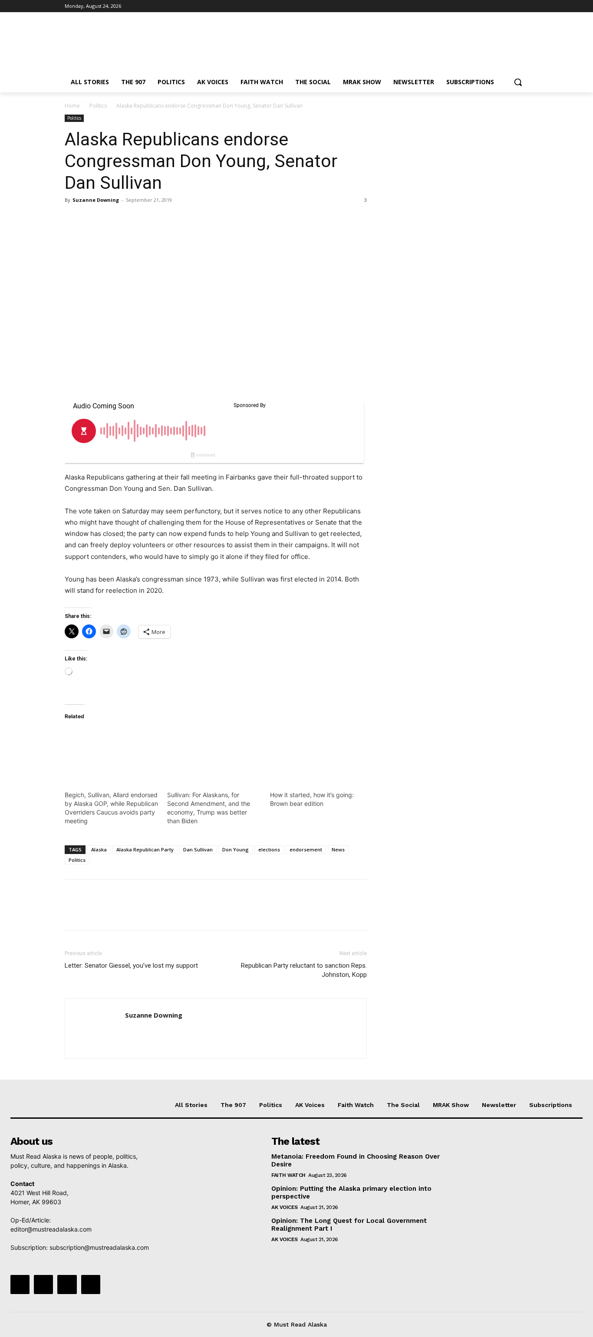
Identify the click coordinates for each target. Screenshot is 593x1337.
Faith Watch (288, 1175)
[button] (517, 82)
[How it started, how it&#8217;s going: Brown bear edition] (317, 755)
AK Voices (284, 1207)
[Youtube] (523, 6)
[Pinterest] (113, 219)
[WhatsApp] (133, 219)
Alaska (99, 849)
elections (269, 849)
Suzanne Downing (95, 200)
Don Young (235, 849)
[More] (154, 219)
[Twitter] (499, 6)
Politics (98, 105)
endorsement (306, 849)
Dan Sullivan (198, 849)
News (338, 849)
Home (72, 105)
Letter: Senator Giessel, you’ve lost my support (131, 965)
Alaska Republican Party (145, 849)
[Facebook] (475, 6)
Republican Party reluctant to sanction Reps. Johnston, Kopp (304, 970)
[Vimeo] (511, 6)
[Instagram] (487, 6)
